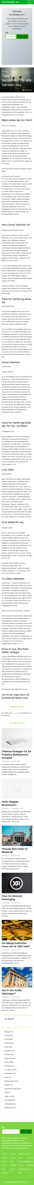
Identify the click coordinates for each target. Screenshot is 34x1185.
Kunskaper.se (10, 1)
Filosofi (6, 1039)
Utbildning (7, 1104)
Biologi (6, 1032)
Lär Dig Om (8, 1070)
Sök (6, 32)
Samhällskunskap (10, 1089)
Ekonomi (7, 1035)
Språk (6, 1096)
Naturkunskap (9, 1081)
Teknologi (7, 1100)
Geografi (7, 1051)
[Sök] (22, 36)
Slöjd (6, 1092)
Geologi (7, 1054)
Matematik (8, 1073)
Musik (6, 1077)
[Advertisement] (17, 51)
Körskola (7, 1066)
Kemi (6, 1062)
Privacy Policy (24, 1182)
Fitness (7, 1043)
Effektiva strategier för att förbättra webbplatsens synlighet (16, 754)
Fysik (6, 1047)
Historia (4, 71)
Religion (7, 1085)
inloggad (15, 713)
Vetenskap (8, 1108)
